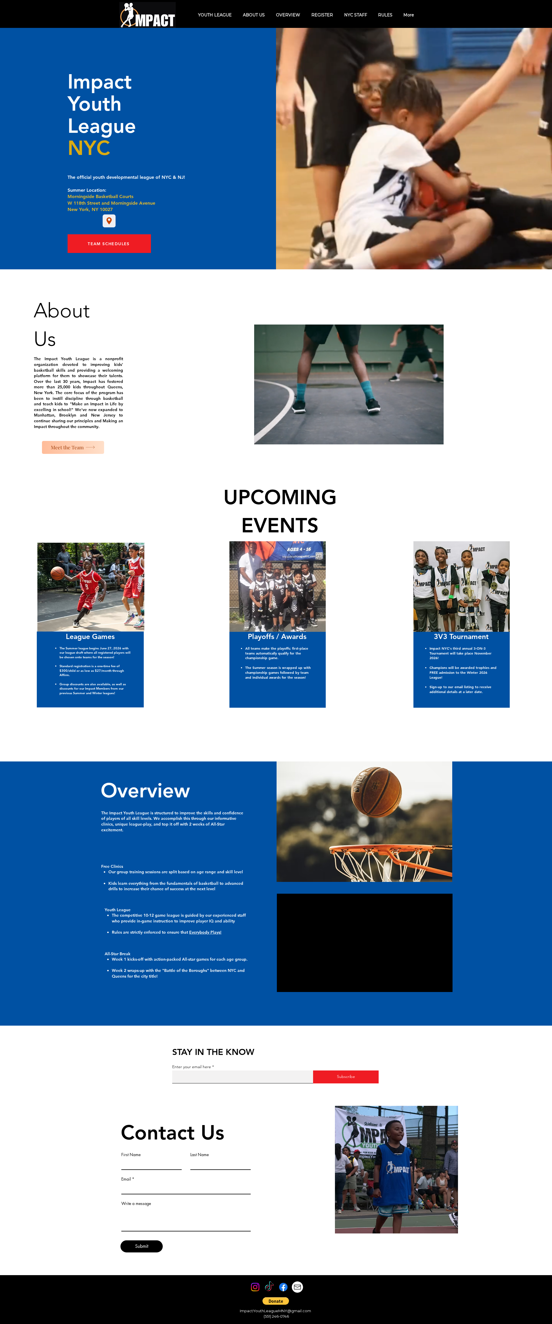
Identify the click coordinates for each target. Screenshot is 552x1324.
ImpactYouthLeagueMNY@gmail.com (275, 1310)
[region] (107, 657)
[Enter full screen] (444, 984)
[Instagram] (255, 1287)
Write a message (136, 1204)
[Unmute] (294, 984)
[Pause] (284, 984)
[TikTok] (269, 1287)
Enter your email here (191, 1067)
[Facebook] (283, 1287)
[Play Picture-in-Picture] (435, 984)
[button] (275, 1301)
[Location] (109, 220)
